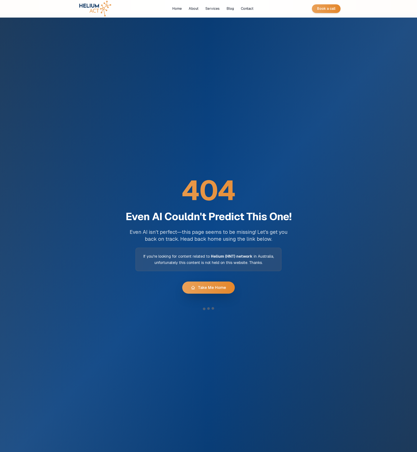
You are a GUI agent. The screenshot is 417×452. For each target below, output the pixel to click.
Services (212, 8)
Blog (230, 8)
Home (177, 8)
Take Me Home (212, 287)
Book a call (326, 8)
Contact (247, 8)
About (194, 8)
